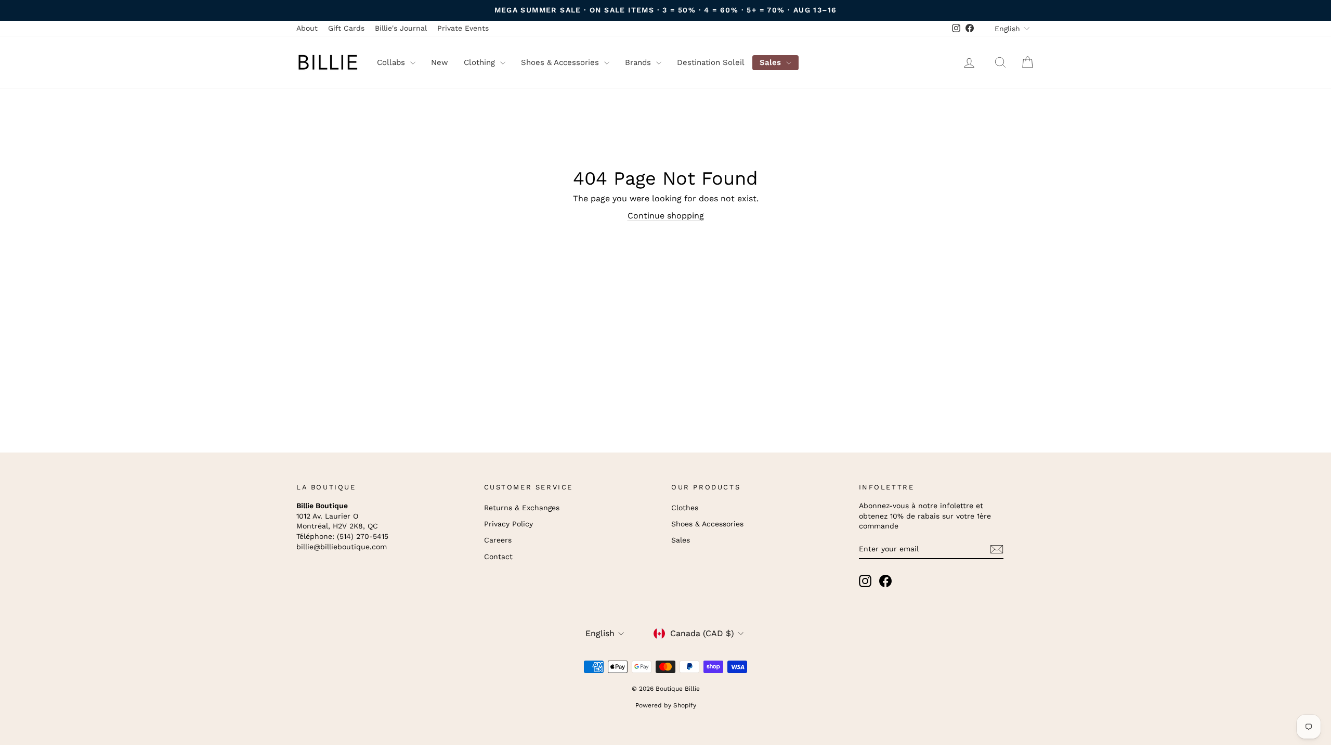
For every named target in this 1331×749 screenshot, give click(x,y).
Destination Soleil (711, 62)
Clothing (481, 62)
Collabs (392, 62)
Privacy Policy (508, 524)
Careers (498, 540)
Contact (498, 556)
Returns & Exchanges (521, 507)
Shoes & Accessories (561, 62)
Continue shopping (666, 216)
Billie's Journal (401, 28)
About (307, 28)
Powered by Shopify (665, 705)
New (439, 62)
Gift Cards (346, 28)
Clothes (684, 507)
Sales (772, 62)
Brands (639, 62)
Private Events (463, 28)
